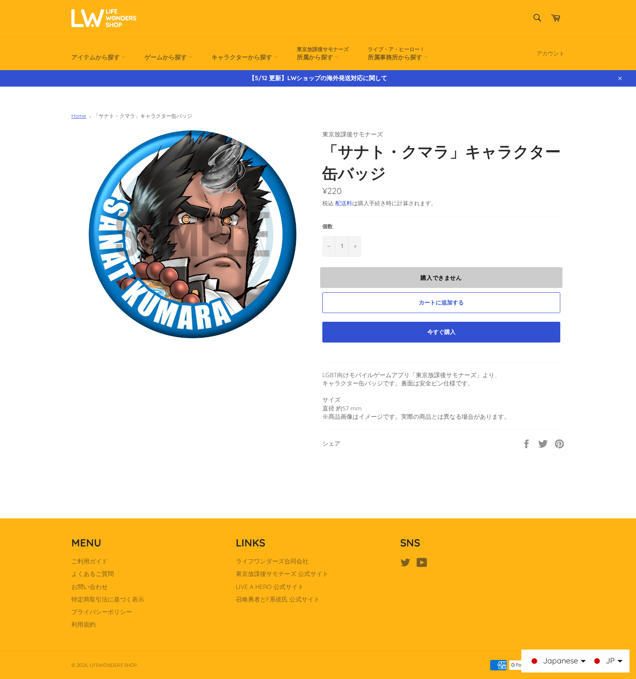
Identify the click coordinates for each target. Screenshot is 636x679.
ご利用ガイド (89, 561)
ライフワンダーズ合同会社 (272, 561)
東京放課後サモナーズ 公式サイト (282, 574)
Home (78, 116)
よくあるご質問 (92, 574)
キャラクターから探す (243, 57)
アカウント (550, 53)
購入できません (441, 277)
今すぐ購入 (441, 331)
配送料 (343, 203)
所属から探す (323, 53)
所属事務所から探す (396, 53)
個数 (327, 226)
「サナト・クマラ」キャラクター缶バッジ (142, 116)
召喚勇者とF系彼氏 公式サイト (278, 599)
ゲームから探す (167, 57)
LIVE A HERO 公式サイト (270, 587)
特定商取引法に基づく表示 (107, 599)
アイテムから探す (96, 57)
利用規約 (83, 624)
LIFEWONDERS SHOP (113, 665)
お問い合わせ (89, 587)
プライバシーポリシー (101, 612)
